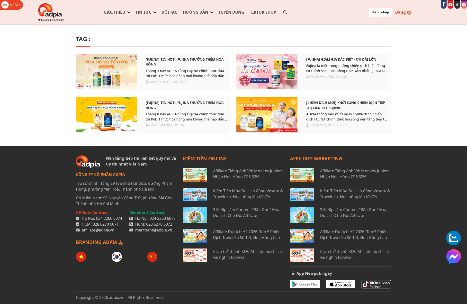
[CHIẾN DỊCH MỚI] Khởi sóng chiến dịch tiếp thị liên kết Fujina (345, 105)
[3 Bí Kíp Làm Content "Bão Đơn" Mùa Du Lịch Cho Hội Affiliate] (195, 215)
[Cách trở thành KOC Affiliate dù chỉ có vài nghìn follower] (195, 255)
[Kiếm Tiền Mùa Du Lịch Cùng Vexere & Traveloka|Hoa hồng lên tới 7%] (195, 194)
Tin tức (143, 12)
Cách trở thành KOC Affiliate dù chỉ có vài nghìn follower (247, 254)
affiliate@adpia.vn (98, 230)
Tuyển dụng (231, 12)
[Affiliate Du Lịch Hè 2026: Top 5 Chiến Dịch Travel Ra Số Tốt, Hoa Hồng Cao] (195, 236)
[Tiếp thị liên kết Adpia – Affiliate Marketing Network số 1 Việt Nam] (50, 12)
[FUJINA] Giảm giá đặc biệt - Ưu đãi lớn (341, 59)
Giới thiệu (114, 12)
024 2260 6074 (109, 218)
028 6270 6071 (106, 224)
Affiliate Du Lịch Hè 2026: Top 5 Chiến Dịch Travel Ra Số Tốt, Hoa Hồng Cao (247, 234)
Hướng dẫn (195, 12)
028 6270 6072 (159, 224)
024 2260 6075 (163, 218)
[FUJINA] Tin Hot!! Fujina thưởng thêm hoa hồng (185, 105)
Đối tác (169, 12)
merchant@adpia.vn (153, 230)
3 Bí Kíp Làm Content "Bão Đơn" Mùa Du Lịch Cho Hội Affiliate (246, 212)
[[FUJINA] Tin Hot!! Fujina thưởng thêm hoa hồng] (106, 114)
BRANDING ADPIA (97, 242)
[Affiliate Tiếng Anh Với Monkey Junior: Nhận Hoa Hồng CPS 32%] (195, 175)
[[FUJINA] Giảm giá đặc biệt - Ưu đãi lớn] (266, 71)
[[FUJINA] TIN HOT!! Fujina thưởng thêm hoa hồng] (106, 71)
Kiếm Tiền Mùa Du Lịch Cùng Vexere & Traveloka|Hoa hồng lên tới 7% (248, 193)
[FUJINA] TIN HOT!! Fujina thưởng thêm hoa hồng (185, 61)
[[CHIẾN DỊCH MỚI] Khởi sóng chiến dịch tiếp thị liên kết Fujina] (266, 114)
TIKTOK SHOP (263, 12)
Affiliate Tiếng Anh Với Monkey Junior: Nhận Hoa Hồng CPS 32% (247, 173)
